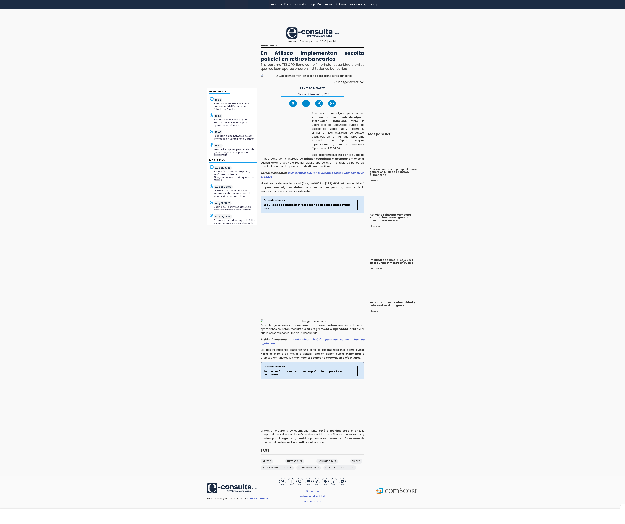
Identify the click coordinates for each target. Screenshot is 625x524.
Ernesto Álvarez (312, 88)
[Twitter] (282, 481)
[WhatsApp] (334, 481)
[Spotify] (325, 481)
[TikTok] (316, 481)
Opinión (316, 4)
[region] (312, 17)
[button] (293, 103)
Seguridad (300, 4)
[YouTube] (308, 481)
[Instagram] (299, 481)
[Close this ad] (622, 506)
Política (286, 4)
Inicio (274, 4)
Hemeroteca (312, 501)
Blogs (374, 4)
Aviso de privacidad (312, 496)
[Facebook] (291, 481)
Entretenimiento (335, 4)
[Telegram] (342, 481)
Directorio (312, 491)
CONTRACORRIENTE (257, 498)
